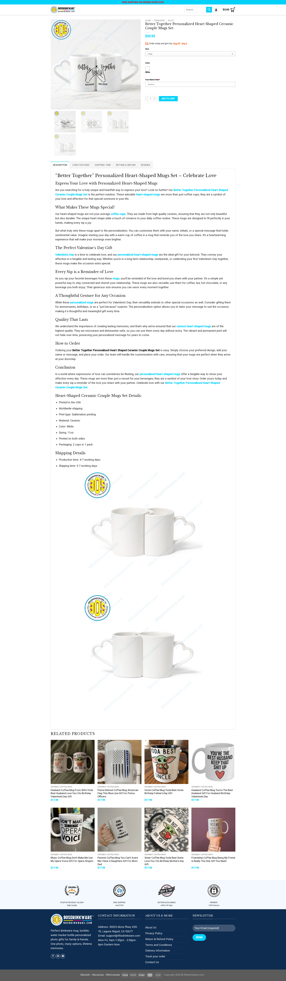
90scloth (85, 974)
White (147, 72)
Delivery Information (157, 950)
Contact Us (152, 962)
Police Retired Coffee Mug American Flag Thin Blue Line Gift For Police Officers (118, 793)
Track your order (155, 956)
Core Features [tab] (81, 165)
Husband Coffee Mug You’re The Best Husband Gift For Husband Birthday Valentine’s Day (212, 793)
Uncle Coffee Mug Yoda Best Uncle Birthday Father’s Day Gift (163, 792)
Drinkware (159, 20)
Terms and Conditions (158, 944)
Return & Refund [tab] (126, 165)
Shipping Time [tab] (103, 165)
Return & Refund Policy (159, 939)
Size (147, 49)
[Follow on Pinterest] (63, 956)
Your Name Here (152, 79)
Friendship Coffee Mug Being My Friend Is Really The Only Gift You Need (213, 859)
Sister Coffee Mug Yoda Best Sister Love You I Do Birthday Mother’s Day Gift (164, 861)
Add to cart (168, 98)
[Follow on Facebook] (53, 956)
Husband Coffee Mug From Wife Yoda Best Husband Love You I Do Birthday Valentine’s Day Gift (72, 793)
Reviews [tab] (145, 165)
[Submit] (209, 10)
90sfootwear (113, 974)
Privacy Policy (153, 933)
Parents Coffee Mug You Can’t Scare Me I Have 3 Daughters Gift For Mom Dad (118, 861)
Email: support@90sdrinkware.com (119, 935)
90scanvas (98, 974)
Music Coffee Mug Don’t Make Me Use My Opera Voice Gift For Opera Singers (72, 859)
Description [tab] (60, 165)
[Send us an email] (58, 956)
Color (147, 63)
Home (148, 20)
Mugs (171, 20)
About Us (150, 927)
